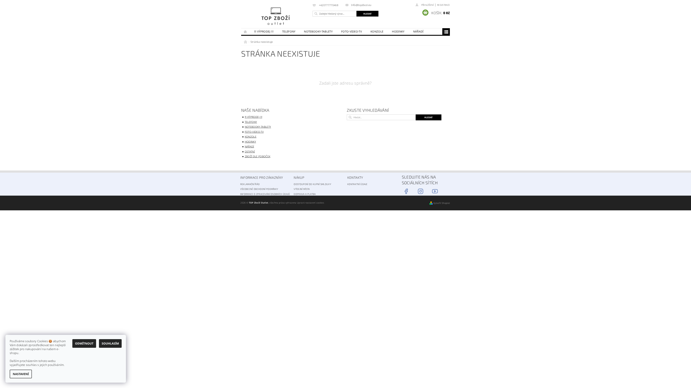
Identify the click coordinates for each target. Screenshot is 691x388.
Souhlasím (110, 343)
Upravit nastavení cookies (310, 202)
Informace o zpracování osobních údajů (265, 194)
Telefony (288, 31)
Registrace (443, 4)
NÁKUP (299, 177)
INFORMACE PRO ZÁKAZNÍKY (261, 177)
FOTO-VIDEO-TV (351, 31)
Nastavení (21, 374)
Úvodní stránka (245, 31)
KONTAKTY (355, 177)
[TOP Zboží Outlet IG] (420, 191)
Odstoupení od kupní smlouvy (312, 184)
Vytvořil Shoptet (441, 203)
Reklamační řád (250, 184)
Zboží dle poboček (257, 156)
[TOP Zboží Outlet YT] (435, 191)
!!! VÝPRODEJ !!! (264, 31)
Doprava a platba (305, 194)
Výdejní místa (302, 189)
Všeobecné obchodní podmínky (259, 189)
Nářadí (418, 31)
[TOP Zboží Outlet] (276, 16)
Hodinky (398, 31)
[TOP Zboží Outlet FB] (406, 191)
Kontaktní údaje (357, 184)
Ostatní (250, 151)
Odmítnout (84, 343)
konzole (377, 31)
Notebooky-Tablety (318, 31)
